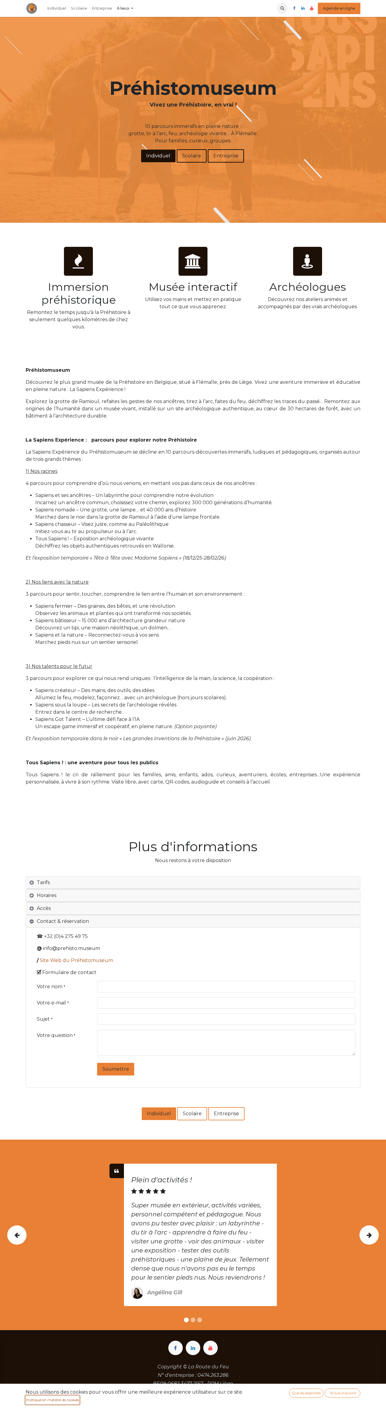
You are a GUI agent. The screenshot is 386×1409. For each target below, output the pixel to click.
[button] (282, 8)
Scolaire (192, 1113)
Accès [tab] (44, 908)
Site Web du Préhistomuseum (76, 960)
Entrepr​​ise (226, 156)
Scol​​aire (191, 156)
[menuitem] (56, 8)
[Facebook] (294, 8)
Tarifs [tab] (43, 882)
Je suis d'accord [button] (343, 1393)
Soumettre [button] (115, 1069)
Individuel (158, 156)
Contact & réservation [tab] (63, 921)
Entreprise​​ (226, 1113)
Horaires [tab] (46, 895)
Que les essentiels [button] (306, 1393)
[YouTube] (311, 8)
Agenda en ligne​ (339, 8)
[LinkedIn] (303, 8)
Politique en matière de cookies (52, 1400)
